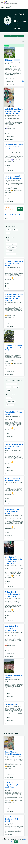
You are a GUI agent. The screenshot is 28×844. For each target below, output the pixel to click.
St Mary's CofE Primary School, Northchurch (14, 490)
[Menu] (2, 2)
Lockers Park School (14, 713)
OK (15, 842)
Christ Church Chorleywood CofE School (11, 819)
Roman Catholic (10, 404)
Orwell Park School (12, 215)
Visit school (22, 80)
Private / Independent (11, 244)
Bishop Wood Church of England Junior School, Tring (14, 353)
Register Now (20, 209)
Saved (23, 7)
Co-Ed (8, 233)
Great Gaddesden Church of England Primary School (14, 274)
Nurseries (3, 6)
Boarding (8, 7)
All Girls (15, 229)
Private (2, 7)
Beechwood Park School (14, 680)
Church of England (10, 401)
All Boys (8, 229)
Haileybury (14, 65)
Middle (8, 390)
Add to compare (10, 81)
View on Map (15, 36)
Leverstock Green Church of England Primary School (14, 157)
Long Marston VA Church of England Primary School (14, 458)
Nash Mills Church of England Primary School (14, 188)
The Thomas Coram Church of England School (14, 523)
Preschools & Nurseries (11, 384)
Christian (9, 398)
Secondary (15, 6)
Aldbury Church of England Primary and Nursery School (14, 606)
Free (8, 247)
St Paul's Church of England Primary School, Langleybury (14, 796)
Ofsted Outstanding (11, 254)
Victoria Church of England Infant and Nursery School (14, 641)
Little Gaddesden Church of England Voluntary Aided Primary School (13, 111)
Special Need (9, 250)
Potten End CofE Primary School (14, 425)
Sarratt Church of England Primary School (14, 757)
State (8, 240)
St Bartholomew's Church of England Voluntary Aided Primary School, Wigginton (14, 310)
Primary (9, 6)
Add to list (9, 79)
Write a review (10, 84)
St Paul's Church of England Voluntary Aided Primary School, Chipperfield (14, 564)
